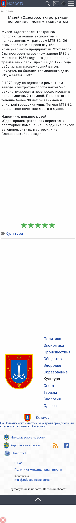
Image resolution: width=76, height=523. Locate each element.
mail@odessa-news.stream (33, 479)
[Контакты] (56, 3)
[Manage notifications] (3, 520)
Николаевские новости (28, 437)
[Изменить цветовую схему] (63, 3)
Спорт (49, 386)
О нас (18, 463)
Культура (52, 379)
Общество (53, 359)
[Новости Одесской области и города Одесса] (12, 3)
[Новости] (27, 418)
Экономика (54, 345)
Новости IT (20, 453)
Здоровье (52, 366)
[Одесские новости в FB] (66, 445)
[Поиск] (48, 3)
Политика (52, 339)
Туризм (50, 392)
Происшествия (57, 352)
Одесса (50, 406)
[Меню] (71, 3)
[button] (38, 499)
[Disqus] (38, 287)
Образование (56, 372)
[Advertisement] (38, 179)
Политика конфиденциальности (38, 469)
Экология (52, 399)
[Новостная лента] (55, 445)
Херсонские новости (25, 445)
